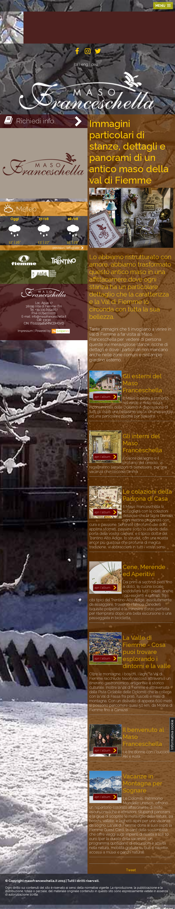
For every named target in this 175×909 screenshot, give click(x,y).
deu (94, 64)
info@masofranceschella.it (49, 316)
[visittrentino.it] (63, 266)
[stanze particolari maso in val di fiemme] (131, 247)
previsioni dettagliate (66, 248)
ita (76, 64)
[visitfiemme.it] (24, 266)
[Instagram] (87, 52)
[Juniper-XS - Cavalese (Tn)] (61, 331)
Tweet (131, 870)
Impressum (25, 331)
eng (84, 64)
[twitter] (98, 52)
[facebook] (77, 52)
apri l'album (102, 396)
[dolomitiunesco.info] (43, 279)
